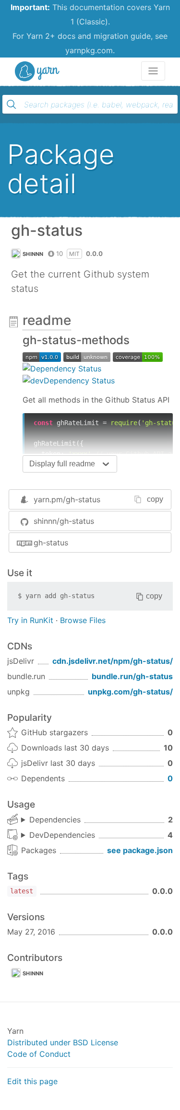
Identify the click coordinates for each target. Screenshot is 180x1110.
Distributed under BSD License (62, 1042)
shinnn (33, 254)
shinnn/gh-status (64, 521)
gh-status (51, 542)
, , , (58, 835)
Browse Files (83, 620)
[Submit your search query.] (11, 104)
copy (155, 499)
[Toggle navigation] (153, 71)
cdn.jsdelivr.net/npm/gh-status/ (112, 661)
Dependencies (55, 819)
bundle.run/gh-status (132, 676)
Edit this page (32, 1081)
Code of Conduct (39, 1054)
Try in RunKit (30, 620)
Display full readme (62, 464)
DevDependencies (62, 835)
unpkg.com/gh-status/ (130, 691)
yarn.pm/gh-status (67, 499)
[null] (42, 356)
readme (47, 320)
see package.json (140, 850)
